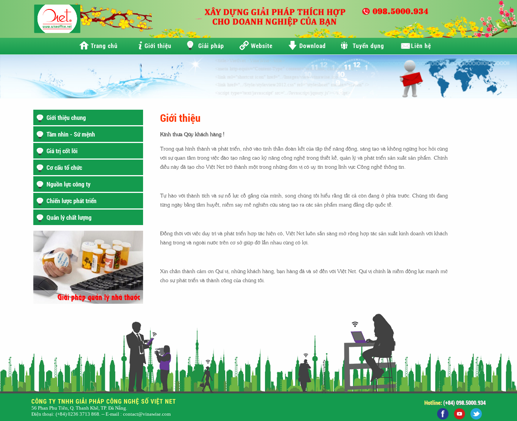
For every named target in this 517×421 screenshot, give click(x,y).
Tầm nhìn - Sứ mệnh (71, 134)
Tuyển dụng (368, 46)
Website (262, 46)
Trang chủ (104, 46)
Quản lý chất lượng (69, 217)
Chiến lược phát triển (72, 201)
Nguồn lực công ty (68, 184)
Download (312, 46)
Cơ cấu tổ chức (64, 167)
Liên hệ (421, 46)
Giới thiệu (158, 46)
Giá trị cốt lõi (62, 151)
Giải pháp (211, 46)
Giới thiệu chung (66, 117)
